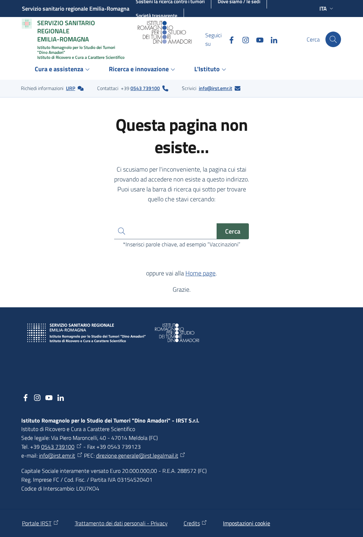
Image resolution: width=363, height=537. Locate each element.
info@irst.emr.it (215, 88)
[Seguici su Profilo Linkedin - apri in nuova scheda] (271, 39)
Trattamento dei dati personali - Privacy (121, 523)
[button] (333, 39)
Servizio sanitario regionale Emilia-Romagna (75, 8)
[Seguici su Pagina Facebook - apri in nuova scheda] (229, 39)
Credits (192, 523)
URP (70, 88)
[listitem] (52, 88)
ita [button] (323, 8)
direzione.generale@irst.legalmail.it (137, 455)
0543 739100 (145, 88)
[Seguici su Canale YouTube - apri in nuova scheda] (257, 39)
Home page (200, 273)
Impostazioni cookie (246, 523)
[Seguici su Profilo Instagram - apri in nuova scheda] (243, 39)
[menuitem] (63, 70)
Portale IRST (36, 523)
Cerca (232, 231)
